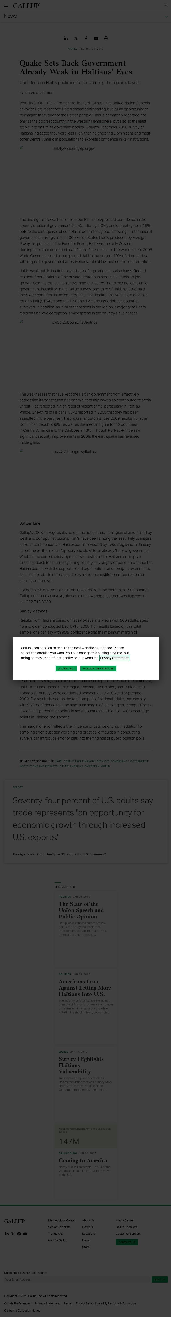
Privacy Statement (114, 658)
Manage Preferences (98, 668)
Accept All (66, 668)
